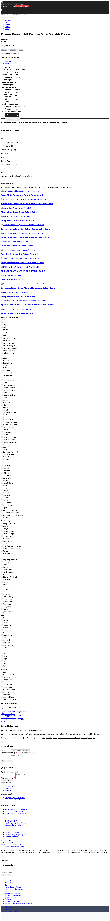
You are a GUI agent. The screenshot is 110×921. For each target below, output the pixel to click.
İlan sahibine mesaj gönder (12, 718)
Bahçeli (6, 682)
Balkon (6, 358)
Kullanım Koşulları (13, 802)
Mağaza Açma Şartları (14, 811)
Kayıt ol (11, 6)
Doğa (5, 659)
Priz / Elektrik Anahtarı (12, 546)
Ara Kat (6, 672)
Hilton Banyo (8, 393)
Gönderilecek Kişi (9, 753)
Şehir (5, 666)
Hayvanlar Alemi (12, 901)
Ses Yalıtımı (8, 495)
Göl (4, 661)
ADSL (5, 336)
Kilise (5, 584)
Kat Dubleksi (8, 687)
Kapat (3, 761)
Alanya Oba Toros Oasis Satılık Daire (19, 212)
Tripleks (6, 695)
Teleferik (6, 640)
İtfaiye (5, 609)
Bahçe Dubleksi (9, 677)
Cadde (5, 620)
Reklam (8, 788)
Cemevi (6, 567)
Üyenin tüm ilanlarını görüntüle (14, 712)
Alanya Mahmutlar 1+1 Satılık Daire (18, 296)
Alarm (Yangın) (9, 346)
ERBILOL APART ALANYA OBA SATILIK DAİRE (23, 271)
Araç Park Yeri (9, 524)
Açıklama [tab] (11, 117)
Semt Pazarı (8, 599)
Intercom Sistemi (10, 395)
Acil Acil (8, 879)
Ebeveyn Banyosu (10, 378)
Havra (5, 582)
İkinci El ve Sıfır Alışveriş (15, 887)
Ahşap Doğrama (9, 338)
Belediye (6, 562)
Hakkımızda (10, 786)
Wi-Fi (5, 449)
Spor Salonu (8, 602)
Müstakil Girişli (9, 690)
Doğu (5, 325)
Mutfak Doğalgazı (10, 425)
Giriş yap (4, 6)
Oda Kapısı (7, 541)
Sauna (5, 435)
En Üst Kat (7, 685)
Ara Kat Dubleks (10, 675)
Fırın (5, 383)
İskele (5, 647)
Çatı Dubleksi (8, 697)
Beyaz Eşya (7, 363)
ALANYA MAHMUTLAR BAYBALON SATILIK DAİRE (25, 237)
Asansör (6, 356)
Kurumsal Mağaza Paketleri (16, 809)
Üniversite (7, 604)
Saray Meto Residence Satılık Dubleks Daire (23, 195)
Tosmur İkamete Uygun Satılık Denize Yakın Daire (25, 229)
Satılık (7, 27)
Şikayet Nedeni (8, 778)
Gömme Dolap (9, 388)
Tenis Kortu (7, 505)
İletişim (8, 790)
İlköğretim (7, 607)
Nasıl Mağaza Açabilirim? (15, 813)
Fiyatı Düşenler (11, 881)
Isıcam (6, 398)
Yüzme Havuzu (9, 553)
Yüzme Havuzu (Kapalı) (13, 515)
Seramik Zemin (9, 437)
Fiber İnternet (9, 380)
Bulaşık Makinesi (10, 368)
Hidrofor (6, 473)
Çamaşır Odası (9, 454)
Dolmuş (6, 623)
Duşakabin (7, 375)
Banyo (5, 529)
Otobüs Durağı (9, 635)
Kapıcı (5, 485)
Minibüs (6, 633)
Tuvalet (6, 551)
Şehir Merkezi (8, 612)
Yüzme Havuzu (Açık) (12, 513)
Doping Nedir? (11, 821)
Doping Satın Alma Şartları (16, 823)
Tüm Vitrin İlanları (12, 883)
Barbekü (6, 360)
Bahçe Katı (7, 680)
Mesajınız (6, 759)
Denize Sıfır (8, 570)
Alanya (8, 61)
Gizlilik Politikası (12, 837)
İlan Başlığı (5, 750)
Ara (2, 722)
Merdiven (7, 536)
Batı (4, 322)
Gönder (10, 761)
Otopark (6, 490)
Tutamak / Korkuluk (11, 548)
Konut (7, 25)
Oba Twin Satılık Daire (12, 279)
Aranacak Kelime (9, 865)
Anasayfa (9, 21)
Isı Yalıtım (7, 475)
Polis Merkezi (8, 594)
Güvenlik (6, 471)
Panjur (5, 430)
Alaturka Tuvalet (10, 348)
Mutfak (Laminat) (10, 422)
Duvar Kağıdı (8, 373)
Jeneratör (7, 478)
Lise (4, 587)
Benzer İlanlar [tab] (12, 119)
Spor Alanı (7, 500)
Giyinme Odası (9, 385)
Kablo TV (7, 480)
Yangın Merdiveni (10, 510)
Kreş (5, 488)
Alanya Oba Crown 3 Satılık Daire (17, 220)
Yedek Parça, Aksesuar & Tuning (18, 903)
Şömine (6, 462)
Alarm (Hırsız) (9, 343)
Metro (5, 628)
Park (5, 544)
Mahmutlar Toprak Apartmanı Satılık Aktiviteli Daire (27, 204)
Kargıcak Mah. (11, 63)
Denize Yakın (8, 572)
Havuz (5, 664)
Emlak (7, 23)
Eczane (6, 574)
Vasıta (7, 891)
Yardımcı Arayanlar (13, 895)
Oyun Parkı (7, 493)
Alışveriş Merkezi (10, 560)
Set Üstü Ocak (9, 440)
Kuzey (5, 329)
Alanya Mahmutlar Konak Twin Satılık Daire (22, 263)
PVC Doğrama (8, 427)
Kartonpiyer (8, 402)
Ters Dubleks (8, 692)
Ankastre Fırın (9, 353)
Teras (5, 445)
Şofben (6, 459)
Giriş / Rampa (8, 534)
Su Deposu (7, 503)
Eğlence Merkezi (10, 577)
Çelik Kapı (7, 457)
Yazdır (3, 42)
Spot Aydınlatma (10, 442)
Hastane (6, 579)
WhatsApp (8, 722)
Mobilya (6, 417)
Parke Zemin (8, 432)
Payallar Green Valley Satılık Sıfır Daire (20, 254)
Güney (5, 327)
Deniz (5, 656)
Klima (5, 407)
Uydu (5, 508)
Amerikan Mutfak (10, 351)
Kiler (5, 405)
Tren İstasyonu (9, 645)
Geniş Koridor (8, 531)
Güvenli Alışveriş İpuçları (15, 835)
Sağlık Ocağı (8, 597)
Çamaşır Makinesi (10, 452)
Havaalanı (7, 625)
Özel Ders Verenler (12, 893)
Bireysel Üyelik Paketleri (15, 798)
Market (6, 589)
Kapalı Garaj (8, 483)
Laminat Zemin (9, 412)
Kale (5, 654)
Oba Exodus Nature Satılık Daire (17, 246)
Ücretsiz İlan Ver (22, 6)
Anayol (6, 618)
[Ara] (22, 4)
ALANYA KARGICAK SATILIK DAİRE (18, 313)
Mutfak (6, 539)
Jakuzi (5, 400)
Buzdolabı (7, 370)
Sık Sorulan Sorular (13, 825)
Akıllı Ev (6, 341)
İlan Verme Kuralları (13, 800)
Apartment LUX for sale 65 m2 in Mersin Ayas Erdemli (27, 305)
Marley (6, 415)
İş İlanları (9, 899)
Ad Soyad (5, 772)
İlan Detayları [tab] (12, 115)
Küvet (5, 410)
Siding (5, 498)
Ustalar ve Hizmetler (13, 897)
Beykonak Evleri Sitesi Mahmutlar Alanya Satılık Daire (28, 288)
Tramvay (6, 643)
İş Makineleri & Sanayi (14, 889)
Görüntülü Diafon (10, 390)
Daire (7, 29)
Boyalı (5, 365)
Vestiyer (6, 447)
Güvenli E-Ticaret (12, 833)
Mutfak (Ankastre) (10, 420)
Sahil (5, 638)
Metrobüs (7, 630)
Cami (5, 565)
